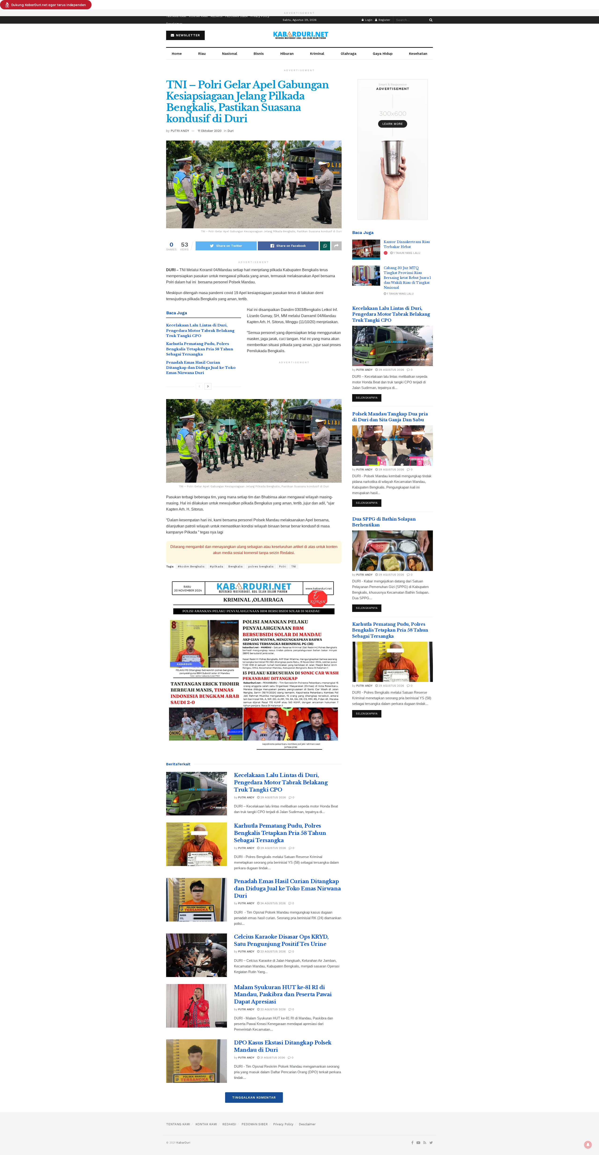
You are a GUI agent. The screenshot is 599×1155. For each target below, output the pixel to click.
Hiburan (287, 54)
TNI (293, 566)
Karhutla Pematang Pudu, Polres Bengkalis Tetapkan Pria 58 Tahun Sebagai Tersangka (199, 348)
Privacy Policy (260, 16)
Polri (282, 566)
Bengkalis (235, 566)
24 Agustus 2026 (272, 903)
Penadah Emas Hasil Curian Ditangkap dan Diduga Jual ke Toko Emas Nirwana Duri (201, 367)
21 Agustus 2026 (272, 1057)
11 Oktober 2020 (210, 131)
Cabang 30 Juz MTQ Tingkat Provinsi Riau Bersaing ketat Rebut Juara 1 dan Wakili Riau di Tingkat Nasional (407, 278)
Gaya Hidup (383, 54)
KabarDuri (183, 1142)
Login (368, 20)
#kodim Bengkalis (191, 566)
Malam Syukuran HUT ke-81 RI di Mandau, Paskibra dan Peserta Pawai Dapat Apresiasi (283, 994)
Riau (202, 54)
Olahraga (348, 54)
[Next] (208, 386)
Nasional (229, 54)
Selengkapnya (367, 397)
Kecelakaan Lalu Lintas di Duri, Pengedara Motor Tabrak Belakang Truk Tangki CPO (200, 330)
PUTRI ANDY (180, 131)
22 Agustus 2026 (272, 1009)
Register (384, 20)
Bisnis (259, 54)
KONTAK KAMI (198, 16)
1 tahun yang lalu (406, 253)
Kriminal (317, 54)
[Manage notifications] (588, 1144)
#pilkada (216, 566)
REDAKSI (217, 16)
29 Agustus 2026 (272, 797)
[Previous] (199, 386)
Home (177, 54)
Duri (230, 131)
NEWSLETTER (187, 35)
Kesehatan (418, 54)
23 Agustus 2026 (272, 951)
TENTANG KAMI (176, 16)
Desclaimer (174, 23)
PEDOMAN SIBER (236, 16)
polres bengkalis (261, 566)
